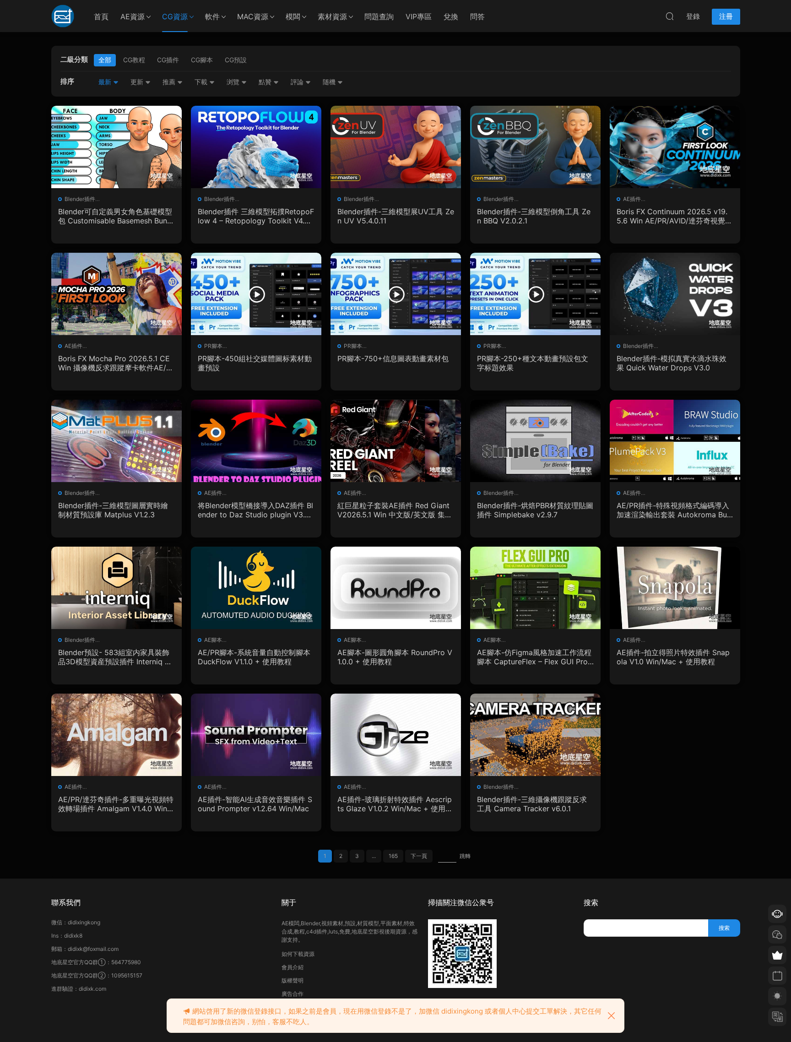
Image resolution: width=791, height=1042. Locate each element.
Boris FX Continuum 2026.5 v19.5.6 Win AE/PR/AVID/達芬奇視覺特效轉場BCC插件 (674, 216)
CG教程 (134, 60)
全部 (104, 60)
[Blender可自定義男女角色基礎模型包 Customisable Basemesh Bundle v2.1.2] (116, 147)
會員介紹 (292, 967)
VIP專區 (419, 16)
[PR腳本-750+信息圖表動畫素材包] (395, 294)
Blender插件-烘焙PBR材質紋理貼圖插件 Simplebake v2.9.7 (535, 510)
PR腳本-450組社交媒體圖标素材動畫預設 (255, 363)
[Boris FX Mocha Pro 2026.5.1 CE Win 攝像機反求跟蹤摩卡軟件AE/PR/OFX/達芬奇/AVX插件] (116, 294)
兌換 (451, 16)
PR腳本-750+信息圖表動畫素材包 (393, 358)
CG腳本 (202, 60)
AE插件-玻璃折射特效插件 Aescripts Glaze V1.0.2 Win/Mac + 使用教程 (395, 804)
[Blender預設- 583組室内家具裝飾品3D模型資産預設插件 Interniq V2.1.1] (116, 588)
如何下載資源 (298, 953)
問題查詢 (379, 16)
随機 (330, 82)
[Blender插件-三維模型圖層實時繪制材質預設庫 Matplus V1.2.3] (116, 441)
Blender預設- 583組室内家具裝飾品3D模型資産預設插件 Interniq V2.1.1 (114, 657)
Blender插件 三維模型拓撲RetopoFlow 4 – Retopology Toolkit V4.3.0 (256, 216)
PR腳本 (213, 345)
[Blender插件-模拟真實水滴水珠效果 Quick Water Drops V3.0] (675, 294)
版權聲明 (292, 980)
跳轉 (465, 855)
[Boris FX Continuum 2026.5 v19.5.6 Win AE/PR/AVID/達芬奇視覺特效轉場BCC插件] (675, 147)
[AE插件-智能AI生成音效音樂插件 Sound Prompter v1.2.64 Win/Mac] (256, 735)
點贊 (266, 82)
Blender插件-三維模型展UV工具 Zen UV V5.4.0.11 (395, 216)
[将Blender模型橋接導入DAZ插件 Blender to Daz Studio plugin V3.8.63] (256, 441)
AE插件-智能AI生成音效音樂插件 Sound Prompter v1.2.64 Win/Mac (255, 804)
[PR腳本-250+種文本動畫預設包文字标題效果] (535, 294)
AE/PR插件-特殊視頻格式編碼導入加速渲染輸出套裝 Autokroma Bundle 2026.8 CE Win (674, 510)
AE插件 (632, 198)
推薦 (170, 82)
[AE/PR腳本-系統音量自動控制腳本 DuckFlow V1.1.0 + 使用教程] (256, 588)
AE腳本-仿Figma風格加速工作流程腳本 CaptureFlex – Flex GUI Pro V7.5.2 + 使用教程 (534, 657)
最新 (105, 82)
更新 (137, 82)
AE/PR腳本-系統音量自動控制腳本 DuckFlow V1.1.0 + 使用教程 (254, 657)
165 (393, 855)
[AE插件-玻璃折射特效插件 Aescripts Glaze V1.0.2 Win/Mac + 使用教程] (395, 735)
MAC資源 (252, 16)
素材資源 (332, 16)
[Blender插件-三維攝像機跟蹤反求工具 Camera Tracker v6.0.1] (535, 735)
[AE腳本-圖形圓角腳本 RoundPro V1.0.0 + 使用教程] (395, 588)
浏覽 (234, 82)
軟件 (212, 16)
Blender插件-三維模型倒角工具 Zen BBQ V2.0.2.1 (534, 216)
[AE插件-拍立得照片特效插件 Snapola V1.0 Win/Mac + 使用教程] (675, 588)
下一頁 (419, 855)
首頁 (101, 16)
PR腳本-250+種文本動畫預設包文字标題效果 (532, 363)
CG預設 (236, 60)
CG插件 (168, 60)
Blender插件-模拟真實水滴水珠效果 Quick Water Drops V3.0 (671, 363)
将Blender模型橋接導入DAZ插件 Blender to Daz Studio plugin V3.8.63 (255, 510)
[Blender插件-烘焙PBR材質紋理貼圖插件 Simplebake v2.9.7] (535, 441)
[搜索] (669, 16)
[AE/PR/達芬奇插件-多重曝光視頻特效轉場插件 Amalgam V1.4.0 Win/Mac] (116, 735)
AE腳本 (213, 639)
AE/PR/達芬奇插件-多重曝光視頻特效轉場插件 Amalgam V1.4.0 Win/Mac (115, 804)
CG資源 (175, 16)
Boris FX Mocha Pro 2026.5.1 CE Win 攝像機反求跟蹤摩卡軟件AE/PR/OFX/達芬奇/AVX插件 (114, 363)
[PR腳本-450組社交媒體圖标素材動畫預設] (256, 294)
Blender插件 (80, 198)
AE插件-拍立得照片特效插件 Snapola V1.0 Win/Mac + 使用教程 (673, 657)
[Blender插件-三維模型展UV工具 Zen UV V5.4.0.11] (395, 147)
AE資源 (132, 16)
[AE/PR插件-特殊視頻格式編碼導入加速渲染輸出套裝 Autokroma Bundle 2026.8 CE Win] (675, 441)
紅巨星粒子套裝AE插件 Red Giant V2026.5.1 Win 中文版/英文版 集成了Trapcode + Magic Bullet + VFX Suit (395, 510)
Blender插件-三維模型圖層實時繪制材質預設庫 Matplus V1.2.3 (113, 510)
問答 (477, 16)
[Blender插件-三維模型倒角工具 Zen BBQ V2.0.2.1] (535, 147)
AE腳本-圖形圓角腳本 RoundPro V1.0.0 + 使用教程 (394, 657)
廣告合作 (292, 993)
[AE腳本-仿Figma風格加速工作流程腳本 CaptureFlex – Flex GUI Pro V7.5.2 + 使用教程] (535, 588)
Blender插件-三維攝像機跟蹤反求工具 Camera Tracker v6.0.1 (532, 804)
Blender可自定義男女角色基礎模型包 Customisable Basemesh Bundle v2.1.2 (115, 216)
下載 (202, 82)
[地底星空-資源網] (62, 16)
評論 (298, 82)
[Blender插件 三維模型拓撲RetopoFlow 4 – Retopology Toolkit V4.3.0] (256, 147)
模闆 (293, 16)
